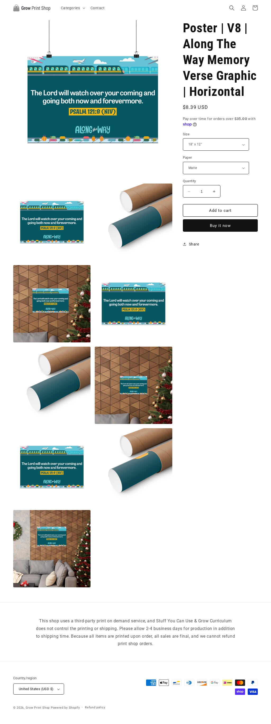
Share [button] (194, 244)
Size (186, 134)
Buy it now (220, 225)
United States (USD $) (36, 689)
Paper (187, 157)
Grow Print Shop (38, 707)
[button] (72, 8)
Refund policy (95, 707)
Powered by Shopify (65, 707)
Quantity (189, 181)
